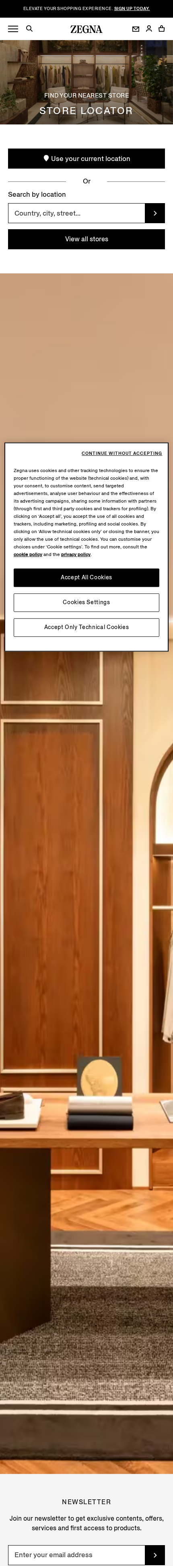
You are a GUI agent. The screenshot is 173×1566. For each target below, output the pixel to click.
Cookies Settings (86, 603)
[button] (32, 30)
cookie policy (28, 555)
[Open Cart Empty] (162, 28)
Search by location (37, 194)
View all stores (86, 239)
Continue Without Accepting (122, 454)
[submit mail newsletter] (155, 1555)
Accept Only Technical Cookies (86, 627)
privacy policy (76, 555)
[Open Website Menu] (13, 29)
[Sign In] (149, 29)
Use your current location (89, 158)
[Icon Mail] (135, 29)
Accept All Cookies (86, 578)
